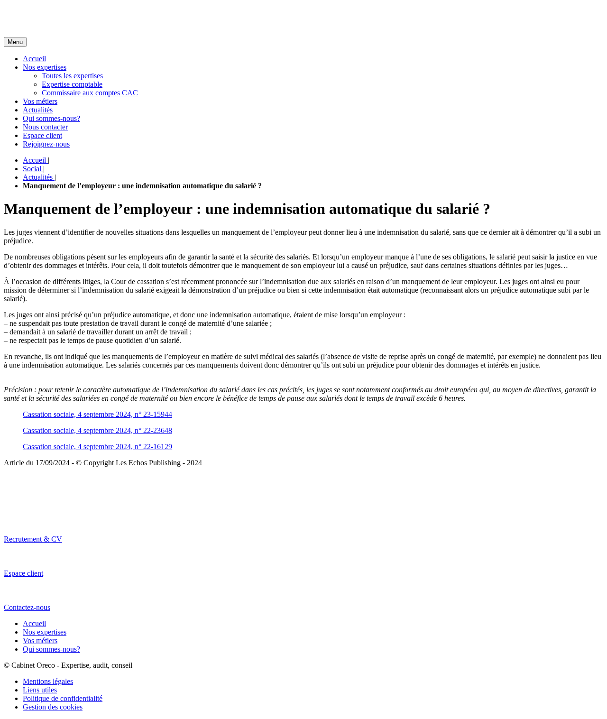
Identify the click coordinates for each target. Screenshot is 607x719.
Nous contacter (45, 127)
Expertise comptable (72, 84)
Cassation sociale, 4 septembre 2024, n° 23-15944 (97, 414)
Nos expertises (44, 67)
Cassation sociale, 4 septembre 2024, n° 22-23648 (97, 430)
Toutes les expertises (72, 76)
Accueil (34, 59)
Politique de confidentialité (62, 698)
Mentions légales (48, 681)
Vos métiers (40, 101)
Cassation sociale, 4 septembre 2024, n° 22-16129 (97, 446)
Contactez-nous (27, 607)
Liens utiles (40, 690)
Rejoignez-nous (46, 144)
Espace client (42, 135)
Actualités (38, 110)
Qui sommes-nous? (51, 118)
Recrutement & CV (33, 539)
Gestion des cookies (53, 707)
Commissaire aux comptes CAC (90, 93)
